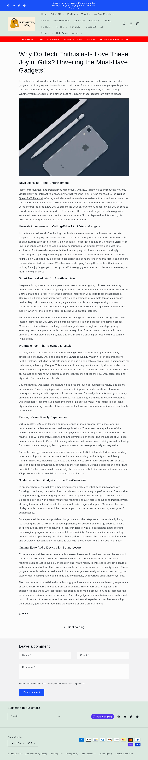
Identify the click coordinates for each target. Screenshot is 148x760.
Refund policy (56, 754)
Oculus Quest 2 (28, 432)
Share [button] (25, 613)
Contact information (124, 754)
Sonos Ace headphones (83, 558)
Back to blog (76, 627)
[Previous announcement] (48, 5)
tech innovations (105, 487)
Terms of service (88, 754)
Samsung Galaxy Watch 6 (84, 356)
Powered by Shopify (38, 754)
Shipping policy (105, 754)
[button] (57, 14)
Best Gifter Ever (22, 754)
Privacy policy (72, 754)
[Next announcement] (100, 5)
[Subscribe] (58, 716)
